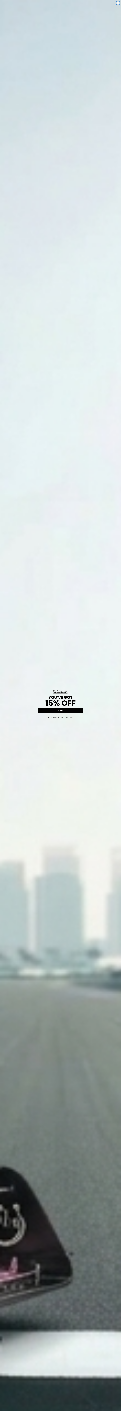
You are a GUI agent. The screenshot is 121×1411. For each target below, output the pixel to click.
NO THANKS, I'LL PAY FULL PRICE (60, 717)
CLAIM (60, 711)
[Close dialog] (118, 3)
